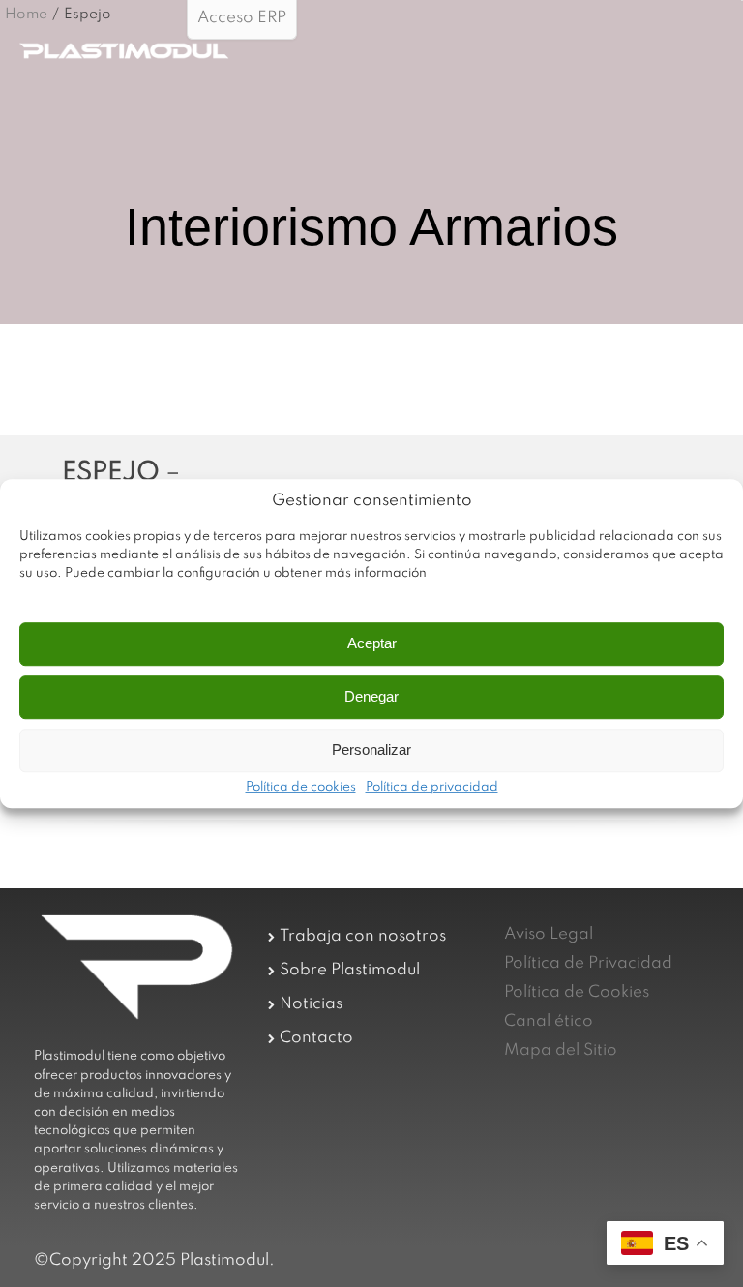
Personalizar (371, 749)
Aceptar (372, 643)
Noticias (311, 1004)
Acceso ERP (241, 18)
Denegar (371, 696)
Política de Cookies (576, 992)
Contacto (316, 1038)
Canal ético (548, 1021)
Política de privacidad (432, 787)
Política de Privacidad (588, 963)
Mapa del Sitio (560, 1050)
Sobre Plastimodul (350, 970)
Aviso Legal (548, 934)
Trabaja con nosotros (363, 936)
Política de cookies (301, 787)
